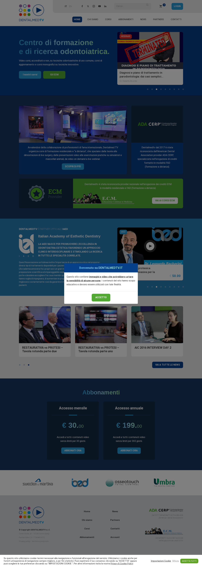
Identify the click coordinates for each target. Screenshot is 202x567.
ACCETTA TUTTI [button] (189, 561)
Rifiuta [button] (175, 561)
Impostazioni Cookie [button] (161, 561)
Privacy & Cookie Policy (122, 563)
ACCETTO (101, 297)
